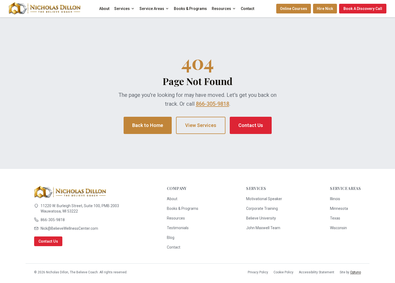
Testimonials (178, 228)
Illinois (335, 199)
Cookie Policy (283, 272)
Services (122, 8)
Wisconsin (338, 228)
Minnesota (339, 208)
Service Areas (151, 8)
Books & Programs (190, 8)
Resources (221, 8)
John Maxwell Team (263, 228)
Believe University (261, 218)
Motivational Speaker (264, 199)
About (104, 8)
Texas (335, 218)
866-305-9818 (212, 104)
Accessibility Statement (316, 272)
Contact (247, 8)
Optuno (355, 272)
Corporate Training (262, 208)
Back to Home (147, 125)
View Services (200, 125)
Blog (170, 237)
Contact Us (250, 125)
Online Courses (293, 8)
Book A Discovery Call (362, 8)
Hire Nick (325, 8)
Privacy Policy (258, 272)
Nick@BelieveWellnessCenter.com (69, 228)
